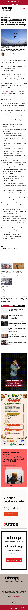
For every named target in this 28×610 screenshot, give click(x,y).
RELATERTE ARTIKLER (7, 305)
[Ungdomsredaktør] (14, 528)
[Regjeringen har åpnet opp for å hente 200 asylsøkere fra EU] (6, 266)
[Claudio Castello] (4, 54)
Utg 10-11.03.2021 (7, 17)
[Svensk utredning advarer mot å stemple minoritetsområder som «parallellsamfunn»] (4, 330)
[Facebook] (8, 602)
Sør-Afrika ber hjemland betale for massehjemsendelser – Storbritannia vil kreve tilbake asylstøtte (17, 323)
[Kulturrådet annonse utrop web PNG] (14, 487)
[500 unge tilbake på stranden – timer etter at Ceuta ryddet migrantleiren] (4, 310)
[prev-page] (14, 347)
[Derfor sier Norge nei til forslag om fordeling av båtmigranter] (6, 281)
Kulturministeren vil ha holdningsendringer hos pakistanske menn (6, 300)
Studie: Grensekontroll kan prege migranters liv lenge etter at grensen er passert (17, 343)
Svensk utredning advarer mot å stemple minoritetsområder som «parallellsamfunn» (17, 330)
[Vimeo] (19, 602)
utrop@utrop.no (16, 596)
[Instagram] (12, 602)
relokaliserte (8, 91)
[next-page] (16, 347)
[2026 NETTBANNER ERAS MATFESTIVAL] (14, 446)
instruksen (3, 87)
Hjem (2, 15)
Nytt (9, 15)
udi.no (6, 66)
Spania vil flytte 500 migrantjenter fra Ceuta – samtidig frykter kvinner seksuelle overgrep (16, 317)
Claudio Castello (5, 26)
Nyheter (5, 15)
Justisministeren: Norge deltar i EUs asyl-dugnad (17, 272)
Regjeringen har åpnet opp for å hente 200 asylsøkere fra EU (6, 272)
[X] (15, 602)
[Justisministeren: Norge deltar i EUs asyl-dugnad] (18, 266)
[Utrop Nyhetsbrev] (14, 569)
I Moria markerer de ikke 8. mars (21, 299)
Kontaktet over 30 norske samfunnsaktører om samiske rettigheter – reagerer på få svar (17, 336)
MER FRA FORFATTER (19, 305)
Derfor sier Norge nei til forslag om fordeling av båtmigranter (5, 288)
